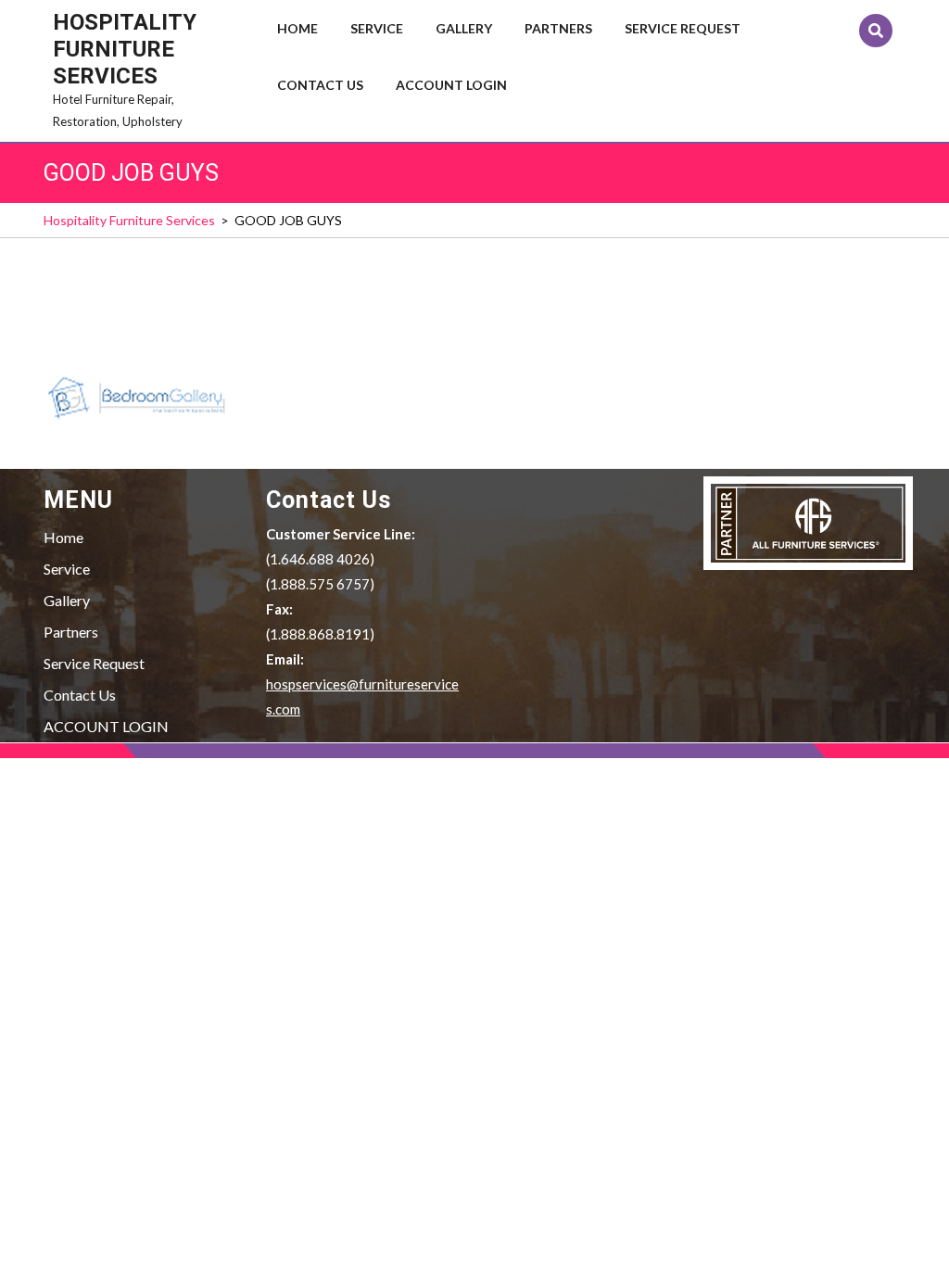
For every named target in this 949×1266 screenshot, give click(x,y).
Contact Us (320, 85)
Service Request (682, 28)
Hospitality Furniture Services (124, 49)
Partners (558, 28)
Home (297, 28)
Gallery (464, 28)
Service (376, 28)
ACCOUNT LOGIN (451, 85)
